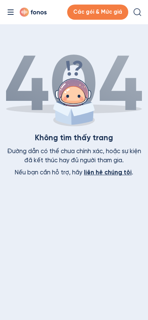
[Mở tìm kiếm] (137, 12)
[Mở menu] (10, 12)
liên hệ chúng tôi (108, 172)
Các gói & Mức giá (97, 12)
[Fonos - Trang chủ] (33, 12)
